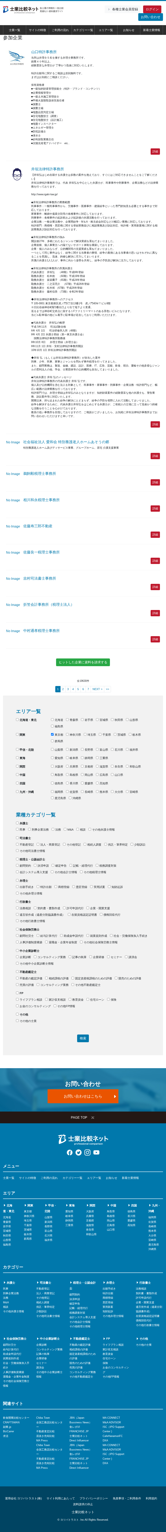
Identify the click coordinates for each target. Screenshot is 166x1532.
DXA (105, 1440)
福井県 (134, 749)
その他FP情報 (66, 1006)
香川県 (74, 783)
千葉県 (106, 734)
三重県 (104, 758)
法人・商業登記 (50, 844)
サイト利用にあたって (61, 1498)
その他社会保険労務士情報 (101, 942)
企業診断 (25, 957)
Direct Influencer (79, 1440)
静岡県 (89, 758)
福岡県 (59, 791)
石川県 (119, 749)
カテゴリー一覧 (83, 30)
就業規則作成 (98, 935)
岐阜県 (74, 758)
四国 (22, 783)
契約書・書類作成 (48, 908)
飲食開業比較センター (16, 1417)
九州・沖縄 (27, 791)
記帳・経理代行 (83, 865)
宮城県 (104, 720)
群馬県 (59, 741)
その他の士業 (28, 1021)
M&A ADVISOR (112, 1422)
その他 (24, 1014)
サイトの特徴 (37, 30)
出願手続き (27, 887)
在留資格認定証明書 (84, 914)
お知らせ (128, 30)
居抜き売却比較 (45, 1436)
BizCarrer (8, 1431)
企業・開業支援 (100, 908)
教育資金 (78, 999)
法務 (58, 829)
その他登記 (74, 844)
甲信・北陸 (27, 749)
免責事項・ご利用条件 (127, 1498)
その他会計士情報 (65, 872)
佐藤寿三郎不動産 (37, 526)
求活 (5, 1436)
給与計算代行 (48, 935)
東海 (22, 758)
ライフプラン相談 (31, 999)
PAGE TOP (79, 1117)
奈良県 (119, 766)
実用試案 (99, 887)
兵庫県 (74, 766)
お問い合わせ (150, 17)
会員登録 (125, 9)
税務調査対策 (107, 865)
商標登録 (63, 887)
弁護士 (24, 823)
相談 (83, 829)
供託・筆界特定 (118, 844)
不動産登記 (27, 844)
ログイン (152, 9)
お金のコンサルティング (35, 1006)
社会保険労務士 (29, 929)
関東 (22, 734)
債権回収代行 (111, 914)
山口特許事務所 (44, 52)
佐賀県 (74, 791)
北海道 (59, 720)
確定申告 (61, 865)
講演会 (133, 957)
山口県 (119, 774)
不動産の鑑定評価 (31, 978)
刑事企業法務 (40, 829)
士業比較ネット (78, 1436)
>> (107, 689)
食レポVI (74, 1426)
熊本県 (104, 791)
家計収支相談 (57, 999)
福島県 (59, 726)
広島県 (104, 774)
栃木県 (136, 734)
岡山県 (89, 774)
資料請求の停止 (83, 1504)
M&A (70, 829)
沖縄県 (76, 798)
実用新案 (108, 1306)
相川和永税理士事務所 (41, 500)
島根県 (74, 774)
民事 (22, 829)
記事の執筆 (79, 957)
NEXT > (97, 689)
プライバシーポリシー (94, 1498)
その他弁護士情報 (103, 829)
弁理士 (24, 880)
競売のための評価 (129, 978)
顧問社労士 (27, 935)
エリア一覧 (106, 30)
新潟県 (74, 749)
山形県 (134, 720)
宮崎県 (134, 791)
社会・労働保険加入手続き (131, 935)
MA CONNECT (111, 1417)
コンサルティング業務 (51, 957)
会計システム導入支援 (34, 872)
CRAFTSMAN (11, 1422)
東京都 (59, 734)
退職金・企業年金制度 (63, 942)
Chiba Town (43, 1417)
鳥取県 (59, 774)
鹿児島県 (60, 798)
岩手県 (89, 720)
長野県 (89, 749)
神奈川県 (75, 734)
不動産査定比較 (45, 1431)
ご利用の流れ (60, 30)
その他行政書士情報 (32, 921)
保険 (113, 999)
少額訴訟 (140, 844)
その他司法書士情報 (32, 850)
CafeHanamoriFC (113, 1436)
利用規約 (151, 1498)
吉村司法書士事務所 (39, 578)
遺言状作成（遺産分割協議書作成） (42, 914)
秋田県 (119, 720)
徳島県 (59, 783)
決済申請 (43, 865)
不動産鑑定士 (28, 971)
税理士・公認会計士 (32, 859)
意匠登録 (81, 887)
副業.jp (7, 1426)
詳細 (155, 151)
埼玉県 (91, 734)
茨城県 (121, 734)
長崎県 (89, 791)
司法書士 (25, 838)
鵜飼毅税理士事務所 (39, 474)
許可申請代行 (75, 908)
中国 (22, 774)
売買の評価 (27, 984)
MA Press (42, 1440)
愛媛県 (89, 783)
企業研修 (98, 957)
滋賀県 (104, 766)
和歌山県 (135, 766)
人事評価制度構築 (31, 942)
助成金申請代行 (74, 935)
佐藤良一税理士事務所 (41, 552)
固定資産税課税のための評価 (93, 978)
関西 (22, 766)
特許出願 (46, 887)
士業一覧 (14, 30)
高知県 (104, 783)
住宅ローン (97, 999)
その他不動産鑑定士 (88, 984)
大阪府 (59, 766)
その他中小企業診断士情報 (37, 963)
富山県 (104, 749)
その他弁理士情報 (31, 893)
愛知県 (59, 758)
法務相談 (25, 908)
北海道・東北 (28, 720)
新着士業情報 (151, 30)
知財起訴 (117, 887)
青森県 (74, 720)
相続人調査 (94, 844)
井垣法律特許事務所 (47, 169)
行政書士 (25, 901)
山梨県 (59, 749)
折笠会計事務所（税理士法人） (48, 605)
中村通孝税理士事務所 (41, 631)
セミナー (116, 957)
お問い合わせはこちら (83, 1096)
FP (21, 993)
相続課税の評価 (59, 978)
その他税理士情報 (95, 872)
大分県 (119, 791)
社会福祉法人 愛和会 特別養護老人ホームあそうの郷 (66, 442)
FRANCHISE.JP (79, 1431)
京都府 (89, 766)
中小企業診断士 (29, 950)
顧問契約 (25, 865)
